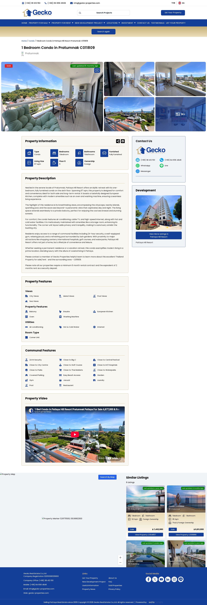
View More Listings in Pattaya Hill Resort (158, 235)
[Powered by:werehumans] (156, 602)
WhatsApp (145, 165)
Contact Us (143, 23)
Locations (112, 23)
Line (166, 165)
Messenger (146, 171)
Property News (88, 589)
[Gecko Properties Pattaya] (48, 13)
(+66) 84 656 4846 (173, 160)
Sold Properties (115, 585)
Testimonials (157, 23)
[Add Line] (181, 579)
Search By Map (107, 477)
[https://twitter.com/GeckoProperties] (155, 579)
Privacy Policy (114, 589)
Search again (103, 31)
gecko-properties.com (39, 593)
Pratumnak (32, 53)
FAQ (110, 581)
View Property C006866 (186, 534)
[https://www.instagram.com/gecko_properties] (174, 579)
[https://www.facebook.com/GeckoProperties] (148, 579)
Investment (127, 23)
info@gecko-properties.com (41, 589)
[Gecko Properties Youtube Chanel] (161, 579)
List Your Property (173, 12)
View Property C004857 (145, 534)
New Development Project (89, 23)
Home (24, 23)
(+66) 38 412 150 (148, 160)
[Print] (123, 141)
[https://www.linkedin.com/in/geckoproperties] (168, 579)
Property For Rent (61, 23)
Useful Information (90, 585)
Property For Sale (38, 23)
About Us (113, 578)
